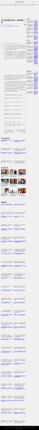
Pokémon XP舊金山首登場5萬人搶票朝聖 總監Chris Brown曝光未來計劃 (19, 299)
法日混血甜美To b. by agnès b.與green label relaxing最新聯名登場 (30, 85)
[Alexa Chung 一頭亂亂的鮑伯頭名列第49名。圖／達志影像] (13, 34)
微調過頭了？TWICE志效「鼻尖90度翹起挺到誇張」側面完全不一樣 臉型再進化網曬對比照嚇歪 (13, 176)
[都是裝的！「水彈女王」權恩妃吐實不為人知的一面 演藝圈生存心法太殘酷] (20, 318)
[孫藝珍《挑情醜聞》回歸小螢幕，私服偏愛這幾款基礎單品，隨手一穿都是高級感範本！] (36, 77)
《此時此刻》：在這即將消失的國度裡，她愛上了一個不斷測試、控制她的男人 (7, 213)
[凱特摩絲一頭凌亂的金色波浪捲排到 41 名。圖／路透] (15, 120)
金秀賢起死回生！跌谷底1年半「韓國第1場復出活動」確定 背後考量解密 (6, 161)
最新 (1, 4)
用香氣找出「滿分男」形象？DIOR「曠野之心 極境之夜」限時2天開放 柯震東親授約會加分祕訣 (7, 409)
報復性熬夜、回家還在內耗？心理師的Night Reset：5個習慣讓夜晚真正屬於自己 (20, 360)
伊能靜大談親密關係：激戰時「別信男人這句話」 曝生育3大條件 (13, 185)
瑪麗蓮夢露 (14, 125)
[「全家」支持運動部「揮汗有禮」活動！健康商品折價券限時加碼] (7, 306)
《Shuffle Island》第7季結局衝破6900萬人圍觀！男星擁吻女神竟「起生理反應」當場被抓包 (13, 194)
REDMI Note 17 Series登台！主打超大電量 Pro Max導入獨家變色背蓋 (19, 409)
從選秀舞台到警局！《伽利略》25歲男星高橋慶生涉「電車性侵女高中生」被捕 (7, 397)
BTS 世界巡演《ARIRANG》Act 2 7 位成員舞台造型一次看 (6, 286)
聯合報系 (24, 427)
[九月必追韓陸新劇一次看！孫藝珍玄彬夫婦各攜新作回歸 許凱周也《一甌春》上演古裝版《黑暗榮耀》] (20, 379)
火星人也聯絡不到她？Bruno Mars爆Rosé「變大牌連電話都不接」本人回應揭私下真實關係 (19, 274)
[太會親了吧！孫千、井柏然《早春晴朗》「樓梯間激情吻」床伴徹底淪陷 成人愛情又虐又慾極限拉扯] (20, 144)
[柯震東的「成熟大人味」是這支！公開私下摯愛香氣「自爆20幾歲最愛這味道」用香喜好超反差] (20, 416)
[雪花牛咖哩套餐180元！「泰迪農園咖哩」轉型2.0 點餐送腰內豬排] (20, 208)
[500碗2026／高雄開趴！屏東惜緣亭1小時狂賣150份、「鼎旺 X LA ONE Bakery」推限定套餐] (7, 318)
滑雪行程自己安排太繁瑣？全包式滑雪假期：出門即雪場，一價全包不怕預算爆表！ (4, 185)
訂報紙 (27, 427)
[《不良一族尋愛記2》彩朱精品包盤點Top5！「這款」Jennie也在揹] (7, 257)
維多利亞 (18, 125)
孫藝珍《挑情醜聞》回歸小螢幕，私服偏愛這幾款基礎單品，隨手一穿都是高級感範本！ (30, 78)
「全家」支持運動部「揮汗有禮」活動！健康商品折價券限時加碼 (7, 311)
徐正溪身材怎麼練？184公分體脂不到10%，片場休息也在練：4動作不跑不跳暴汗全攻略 (7, 250)
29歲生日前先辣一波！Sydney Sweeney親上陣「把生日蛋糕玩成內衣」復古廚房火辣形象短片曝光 (6, 360)
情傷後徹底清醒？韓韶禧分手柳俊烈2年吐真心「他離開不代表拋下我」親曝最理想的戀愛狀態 (7, 274)
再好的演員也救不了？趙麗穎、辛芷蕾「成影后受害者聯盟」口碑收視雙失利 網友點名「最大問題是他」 (20, 161)
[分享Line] (2, 48)
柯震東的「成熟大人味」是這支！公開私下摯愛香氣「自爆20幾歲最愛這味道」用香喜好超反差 (20, 421)
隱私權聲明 (21, 427)
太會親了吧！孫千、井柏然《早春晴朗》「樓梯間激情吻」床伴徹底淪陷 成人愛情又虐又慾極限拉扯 (20, 149)
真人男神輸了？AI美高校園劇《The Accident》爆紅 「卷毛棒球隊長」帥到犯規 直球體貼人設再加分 (7, 372)
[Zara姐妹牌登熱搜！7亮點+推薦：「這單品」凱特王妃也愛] (36, 74)
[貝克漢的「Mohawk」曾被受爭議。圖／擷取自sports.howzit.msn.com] (15, 108)
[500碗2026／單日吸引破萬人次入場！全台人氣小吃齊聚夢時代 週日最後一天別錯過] (20, 306)
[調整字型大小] (2, 54)
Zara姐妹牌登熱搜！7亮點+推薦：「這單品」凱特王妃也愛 (30, 74)
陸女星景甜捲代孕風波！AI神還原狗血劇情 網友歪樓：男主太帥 (20, 372)
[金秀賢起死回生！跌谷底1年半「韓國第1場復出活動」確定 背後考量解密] (7, 156)
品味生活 (28, 4)
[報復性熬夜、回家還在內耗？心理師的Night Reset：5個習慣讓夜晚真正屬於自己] (20, 355)
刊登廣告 (5, 427)
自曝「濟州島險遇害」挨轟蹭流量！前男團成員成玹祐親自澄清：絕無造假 (20, 348)
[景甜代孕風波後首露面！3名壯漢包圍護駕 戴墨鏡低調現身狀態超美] (20, 257)
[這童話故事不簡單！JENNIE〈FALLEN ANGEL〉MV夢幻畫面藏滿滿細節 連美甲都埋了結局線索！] (7, 330)
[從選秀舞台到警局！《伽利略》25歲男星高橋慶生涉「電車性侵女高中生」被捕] (7, 392)
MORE (37, 19)
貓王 (21, 125)
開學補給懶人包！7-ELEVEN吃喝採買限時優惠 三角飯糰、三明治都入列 (7, 421)
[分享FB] (2, 45)
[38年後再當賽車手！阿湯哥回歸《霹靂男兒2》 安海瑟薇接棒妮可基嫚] (7, 294)
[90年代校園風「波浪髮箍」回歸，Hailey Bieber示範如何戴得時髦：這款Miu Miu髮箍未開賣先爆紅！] (20, 392)
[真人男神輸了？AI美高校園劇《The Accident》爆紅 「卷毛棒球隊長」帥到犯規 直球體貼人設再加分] (7, 367)
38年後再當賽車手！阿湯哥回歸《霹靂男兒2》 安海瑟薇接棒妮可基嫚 (6, 299)
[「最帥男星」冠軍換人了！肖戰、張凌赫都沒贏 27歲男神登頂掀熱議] (20, 281)
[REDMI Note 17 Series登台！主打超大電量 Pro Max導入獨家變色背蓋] (20, 404)
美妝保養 (15, 4)
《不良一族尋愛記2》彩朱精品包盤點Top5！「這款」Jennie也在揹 (6, 262)
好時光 (20, 4)
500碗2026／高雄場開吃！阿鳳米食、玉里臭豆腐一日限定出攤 (6, 348)
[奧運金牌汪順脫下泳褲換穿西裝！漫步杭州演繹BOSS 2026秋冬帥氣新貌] (36, 81)
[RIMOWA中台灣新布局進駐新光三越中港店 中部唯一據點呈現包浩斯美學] (36, 92)
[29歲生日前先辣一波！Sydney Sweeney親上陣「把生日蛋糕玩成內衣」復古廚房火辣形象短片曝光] (7, 355)
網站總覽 (34, 427)
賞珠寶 (24, 4)
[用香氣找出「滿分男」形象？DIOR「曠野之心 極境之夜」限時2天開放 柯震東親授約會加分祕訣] (7, 404)
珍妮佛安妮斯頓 (10, 125)
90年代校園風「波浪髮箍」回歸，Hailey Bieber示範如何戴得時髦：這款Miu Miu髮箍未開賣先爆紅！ (19, 397)
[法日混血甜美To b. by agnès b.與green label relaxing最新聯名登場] (36, 85)
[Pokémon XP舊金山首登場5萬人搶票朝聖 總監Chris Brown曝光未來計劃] (20, 294)
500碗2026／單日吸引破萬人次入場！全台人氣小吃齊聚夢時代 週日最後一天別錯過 (19, 311)
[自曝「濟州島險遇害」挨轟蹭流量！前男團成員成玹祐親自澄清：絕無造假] (20, 343)
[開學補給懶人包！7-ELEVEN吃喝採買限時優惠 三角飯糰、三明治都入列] (7, 416)
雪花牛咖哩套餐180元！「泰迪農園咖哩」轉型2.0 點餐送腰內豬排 (19, 213)
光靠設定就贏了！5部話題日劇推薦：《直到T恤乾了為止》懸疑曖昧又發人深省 (6, 385)
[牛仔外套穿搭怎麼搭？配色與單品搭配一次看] (36, 88)
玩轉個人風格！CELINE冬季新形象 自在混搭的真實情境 (19, 225)
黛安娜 (5, 126)
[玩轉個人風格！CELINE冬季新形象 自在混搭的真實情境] (20, 220)
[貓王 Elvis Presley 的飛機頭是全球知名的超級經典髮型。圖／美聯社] (15, 100)
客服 (9, 427)
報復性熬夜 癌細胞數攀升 (21, 185)
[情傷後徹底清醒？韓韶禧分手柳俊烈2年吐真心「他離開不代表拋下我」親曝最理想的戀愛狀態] (7, 269)
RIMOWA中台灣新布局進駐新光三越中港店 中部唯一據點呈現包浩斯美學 (30, 93)
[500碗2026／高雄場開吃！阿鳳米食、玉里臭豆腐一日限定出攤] (7, 343)
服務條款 (15, 427)
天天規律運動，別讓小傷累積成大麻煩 (21, 175)
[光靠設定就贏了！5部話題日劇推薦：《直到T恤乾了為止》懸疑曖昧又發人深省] (7, 379)
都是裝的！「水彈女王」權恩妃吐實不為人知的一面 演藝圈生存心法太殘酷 (20, 323)
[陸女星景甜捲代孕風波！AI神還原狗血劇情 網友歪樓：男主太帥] (20, 367)
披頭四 (5, 125)
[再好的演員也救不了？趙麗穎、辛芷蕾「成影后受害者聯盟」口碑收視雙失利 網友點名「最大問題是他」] (20, 156)
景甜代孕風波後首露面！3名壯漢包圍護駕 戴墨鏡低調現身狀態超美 (19, 262)
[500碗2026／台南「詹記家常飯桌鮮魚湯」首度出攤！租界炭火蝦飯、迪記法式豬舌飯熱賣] (20, 330)
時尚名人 (5, 4)
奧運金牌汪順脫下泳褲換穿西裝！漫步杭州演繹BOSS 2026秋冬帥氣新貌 (30, 82)
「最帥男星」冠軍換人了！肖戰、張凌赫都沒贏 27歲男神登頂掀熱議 (20, 286)
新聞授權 (12, 427)
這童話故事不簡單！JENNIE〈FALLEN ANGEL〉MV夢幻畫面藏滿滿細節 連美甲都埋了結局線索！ (22, 194)
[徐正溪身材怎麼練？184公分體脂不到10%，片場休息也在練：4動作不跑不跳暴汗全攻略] (7, 245)
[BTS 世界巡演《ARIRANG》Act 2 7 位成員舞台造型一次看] (7, 281)
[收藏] (2, 51)
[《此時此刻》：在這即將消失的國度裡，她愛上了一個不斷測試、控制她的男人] (7, 208)
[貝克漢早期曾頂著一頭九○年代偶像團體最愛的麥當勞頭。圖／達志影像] (15, 104)
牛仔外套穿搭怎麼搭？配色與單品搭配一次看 (30, 88)
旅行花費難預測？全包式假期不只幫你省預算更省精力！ (4, 176)
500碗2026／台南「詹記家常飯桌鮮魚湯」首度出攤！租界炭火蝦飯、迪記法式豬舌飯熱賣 (20, 336)
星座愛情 (33, 4)
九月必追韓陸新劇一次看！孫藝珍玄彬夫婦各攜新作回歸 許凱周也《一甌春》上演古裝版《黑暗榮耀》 (20, 385)
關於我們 (30, 427)
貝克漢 (24, 125)
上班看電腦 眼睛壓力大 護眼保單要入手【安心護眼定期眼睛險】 (4, 194)
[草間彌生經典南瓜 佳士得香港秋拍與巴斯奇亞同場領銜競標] (7, 144)
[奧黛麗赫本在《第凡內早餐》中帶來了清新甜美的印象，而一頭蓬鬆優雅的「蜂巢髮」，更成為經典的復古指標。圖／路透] (15, 112)
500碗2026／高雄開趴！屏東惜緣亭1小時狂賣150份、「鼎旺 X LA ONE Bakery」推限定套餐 (7, 323)
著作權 (18, 427)
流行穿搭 (10, 4)
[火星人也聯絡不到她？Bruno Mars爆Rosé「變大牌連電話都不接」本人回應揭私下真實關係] (20, 269)
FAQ (7, 427)
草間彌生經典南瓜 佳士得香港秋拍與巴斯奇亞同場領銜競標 (6, 149)
